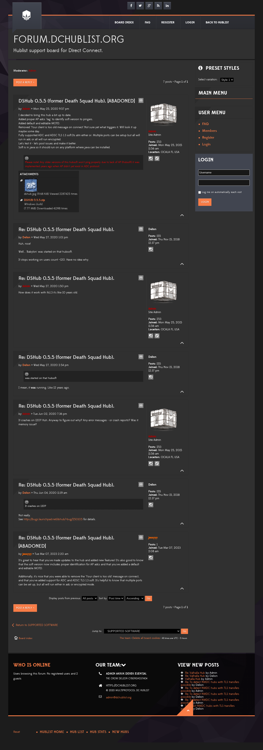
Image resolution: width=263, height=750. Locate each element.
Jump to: (97, 631)
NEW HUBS (120, 732)
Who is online (32, 665)
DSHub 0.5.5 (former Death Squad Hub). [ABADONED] (76, 101)
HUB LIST (77, 732)
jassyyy (27, 554)
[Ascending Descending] (138, 598)
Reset (16, 732)
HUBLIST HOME (52, 732)
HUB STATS (98, 732)
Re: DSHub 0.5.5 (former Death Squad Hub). (66, 230)
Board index (25, 638)
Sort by (103, 598)
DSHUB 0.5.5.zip (34, 200)
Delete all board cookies (146, 638)
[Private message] (151, 158)
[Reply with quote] (141, 100)
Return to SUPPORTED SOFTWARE (37, 625)
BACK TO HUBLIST (217, 22)
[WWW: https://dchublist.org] (157, 158)
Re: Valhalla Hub (195, 673)
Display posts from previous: (65, 598)
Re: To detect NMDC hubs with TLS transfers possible (210, 683)
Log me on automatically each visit (222, 192)
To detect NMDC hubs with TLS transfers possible (208, 707)
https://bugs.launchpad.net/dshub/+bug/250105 (53, 519)
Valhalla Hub (192, 679)
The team (125, 638)
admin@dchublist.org (119, 697)
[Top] (181, 215)
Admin (32, 71)
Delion (26, 237)
